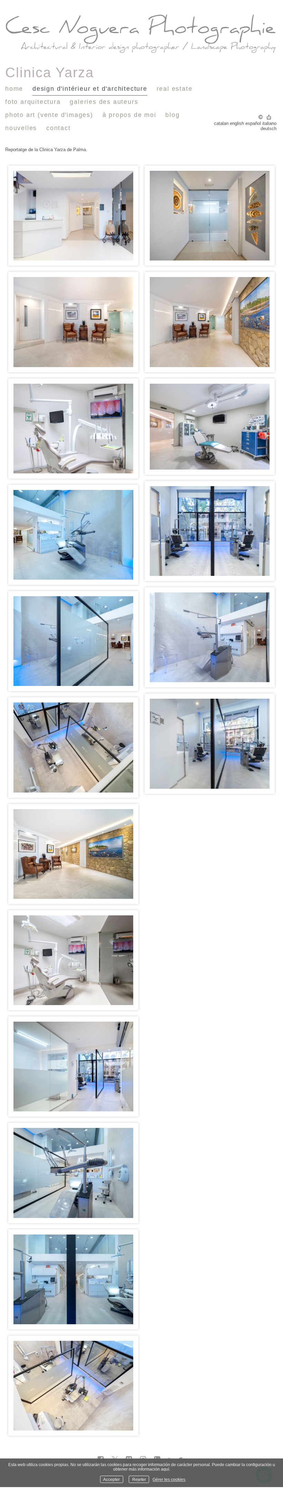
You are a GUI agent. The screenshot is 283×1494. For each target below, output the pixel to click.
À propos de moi (129, 114)
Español (253, 123)
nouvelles (21, 128)
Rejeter (139, 1479)
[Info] (260, 117)
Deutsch (268, 128)
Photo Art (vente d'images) (49, 114)
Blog (172, 114)
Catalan (221, 123)
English (237, 123)
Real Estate (175, 88)
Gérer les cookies (169, 1479)
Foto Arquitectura (33, 101)
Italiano (269, 123)
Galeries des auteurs (104, 101)
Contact (58, 128)
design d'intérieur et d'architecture (89, 88)
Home (14, 88)
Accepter (111, 1479)
